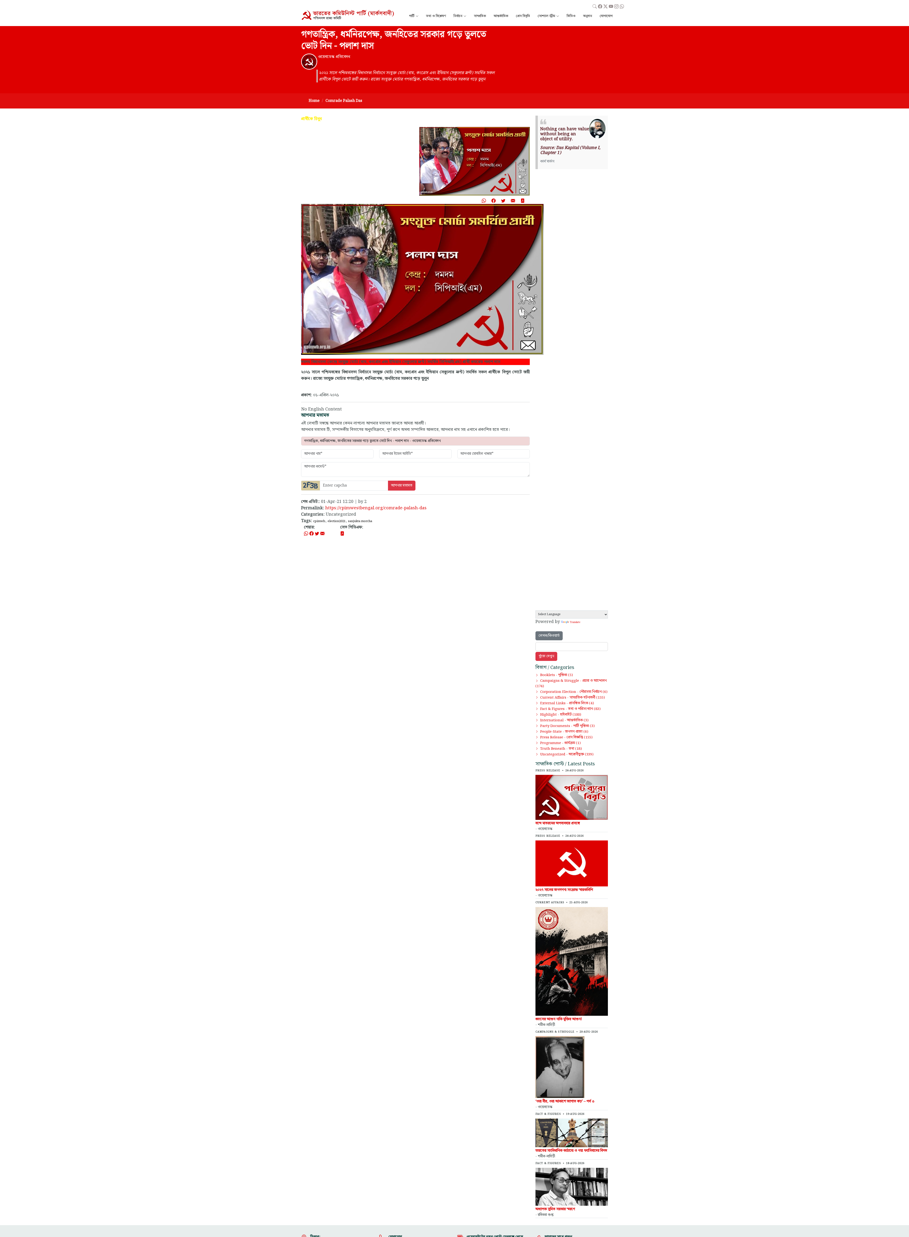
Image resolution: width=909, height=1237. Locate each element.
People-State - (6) (564, 732)
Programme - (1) (560, 743)
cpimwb (319, 521)
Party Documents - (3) (567, 726)
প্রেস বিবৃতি (523, 16)
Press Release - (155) (566, 737)
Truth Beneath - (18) (561, 749)
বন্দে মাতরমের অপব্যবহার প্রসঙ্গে (557, 823)
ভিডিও (571, 16)
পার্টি (411, 16)
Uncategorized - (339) (566, 754)
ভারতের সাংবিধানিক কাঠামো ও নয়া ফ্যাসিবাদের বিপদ (571, 1151)
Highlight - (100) (560, 715)
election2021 (337, 521)
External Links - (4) (567, 703)
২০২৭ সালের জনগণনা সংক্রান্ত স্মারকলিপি (564, 890)
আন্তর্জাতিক (501, 16)
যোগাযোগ (606, 16)
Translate (575, 622)
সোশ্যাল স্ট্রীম (546, 16)
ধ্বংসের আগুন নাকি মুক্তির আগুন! (558, 1019)
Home (314, 101)
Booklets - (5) (556, 675)
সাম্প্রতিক (480, 16)
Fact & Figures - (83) (570, 709)
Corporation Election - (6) (573, 692)
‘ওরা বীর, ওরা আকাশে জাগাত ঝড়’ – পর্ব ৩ (564, 1101)
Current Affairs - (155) (572, 697)
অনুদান (587, 16)
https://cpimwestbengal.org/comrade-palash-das (376, 508)
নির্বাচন (458, 16)
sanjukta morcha (360, 521)
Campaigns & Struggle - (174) (571, 683)
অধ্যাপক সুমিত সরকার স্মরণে (555, 1209)
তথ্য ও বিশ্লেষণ (436, 16)
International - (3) (564, 720)
